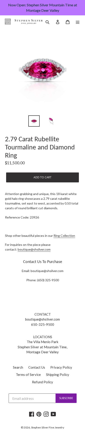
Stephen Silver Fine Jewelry (47, 427)
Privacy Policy (61, 367)
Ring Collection (64, 235)
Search (18, 367)
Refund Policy (42, 382)
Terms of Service (28, 374)
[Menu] (77, 21)
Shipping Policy (57, 374)
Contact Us (36, 367)
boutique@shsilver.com (34, 249)
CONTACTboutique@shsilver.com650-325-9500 (42, 319)
